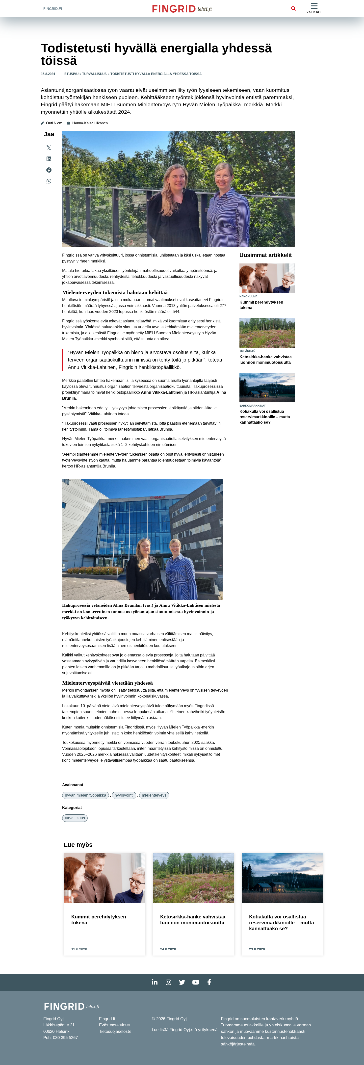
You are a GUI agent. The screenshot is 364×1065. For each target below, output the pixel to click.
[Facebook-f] (209, 982)
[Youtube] (195, 982)
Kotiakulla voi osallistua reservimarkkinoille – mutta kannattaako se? (264, 416)
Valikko (314, 12)
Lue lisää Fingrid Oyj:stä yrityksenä (184, 1029)
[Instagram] (168, 982)
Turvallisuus (94, 74)
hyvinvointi (124, 795)
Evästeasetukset (114, 1025)
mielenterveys (154, 795)
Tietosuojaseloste (115, 1031)
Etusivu (71, 74)
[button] (293, 8)
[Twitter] (182, 982)
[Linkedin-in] (155, 982)
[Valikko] (314, 6)
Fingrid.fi (52, 9)
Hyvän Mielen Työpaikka (85, 795)
